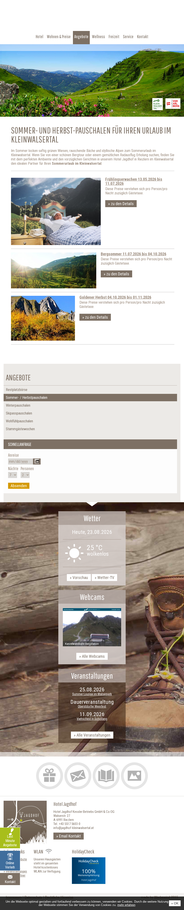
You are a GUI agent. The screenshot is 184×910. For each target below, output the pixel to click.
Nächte (13, 468)
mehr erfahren (126, 905)
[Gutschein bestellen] (49, 775)
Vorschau (80, 577)
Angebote (81, 36)
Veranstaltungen (16, 871)
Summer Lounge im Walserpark (92, 694)
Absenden (19, 485)
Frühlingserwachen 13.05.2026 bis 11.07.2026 (133, 181)
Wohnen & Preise (59, 36)
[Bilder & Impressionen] (134, 775)
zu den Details (122, 203)
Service (128, 36)
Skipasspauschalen (19, 413)
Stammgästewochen (20, 429)
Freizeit (114, 36)
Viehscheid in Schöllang (92, 719)
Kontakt (142, 36)
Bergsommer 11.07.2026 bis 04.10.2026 (133, 254)
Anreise (13, 455)
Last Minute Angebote (10, 840)
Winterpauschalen (18, 405)
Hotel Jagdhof (88, 879)
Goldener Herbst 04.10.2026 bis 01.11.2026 (115, 297)
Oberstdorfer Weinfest (92, 706)
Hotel (39, 36)
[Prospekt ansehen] (106, 775)
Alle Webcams (93, 656)
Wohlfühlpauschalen (19, 421)
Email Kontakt (70, 836)
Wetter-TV (105, 577)
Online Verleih (10, 865)
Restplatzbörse (16, 390)
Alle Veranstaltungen (93, 735)
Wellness (98, 36)
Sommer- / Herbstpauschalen (26, 397)
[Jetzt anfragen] (77, 775)
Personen (27, 468)
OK (176, 903)
